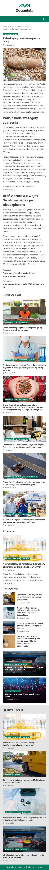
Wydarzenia (24, 664)
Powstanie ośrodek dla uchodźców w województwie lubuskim (19, 273)
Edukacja (8, 558)
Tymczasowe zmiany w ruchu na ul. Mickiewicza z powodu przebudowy (9, 598)
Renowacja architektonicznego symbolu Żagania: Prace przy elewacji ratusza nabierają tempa (24, 429)
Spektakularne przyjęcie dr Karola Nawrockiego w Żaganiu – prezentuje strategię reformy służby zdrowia (24, 349)
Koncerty (8, 691)
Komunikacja (9, 664)
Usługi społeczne (24, 812)
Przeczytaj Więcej (12, 589)
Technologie (26, 558)
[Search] (43, 19)
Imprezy (17, 514)
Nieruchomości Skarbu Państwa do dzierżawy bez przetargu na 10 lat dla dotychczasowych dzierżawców (9, 641)
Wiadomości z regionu (10, 34)
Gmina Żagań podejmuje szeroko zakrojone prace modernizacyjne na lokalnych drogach (24, 466)
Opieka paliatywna (11, 812)
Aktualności (9, 322)
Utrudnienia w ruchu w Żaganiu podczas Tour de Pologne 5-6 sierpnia (9, 627)
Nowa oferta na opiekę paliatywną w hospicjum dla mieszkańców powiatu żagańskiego (9, 613)
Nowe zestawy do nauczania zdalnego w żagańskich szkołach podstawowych (24, 548)
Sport (17, 664)
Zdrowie (33, 359)
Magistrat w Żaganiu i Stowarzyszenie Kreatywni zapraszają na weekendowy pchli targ (24, 504)
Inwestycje (17, 476)
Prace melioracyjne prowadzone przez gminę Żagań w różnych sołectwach (24, 312)
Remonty (17, 774)
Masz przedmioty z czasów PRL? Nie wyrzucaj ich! (24, 284)
